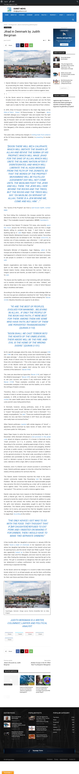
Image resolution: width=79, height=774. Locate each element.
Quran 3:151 (31, 345)
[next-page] (8, 697)
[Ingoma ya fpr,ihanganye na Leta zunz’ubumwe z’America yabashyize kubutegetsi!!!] (27, 680)
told (37, 479)
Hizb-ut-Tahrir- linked (11, 112)
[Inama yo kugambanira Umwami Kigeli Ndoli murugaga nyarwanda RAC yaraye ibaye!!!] (43, 680)
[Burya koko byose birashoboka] (56, 59)
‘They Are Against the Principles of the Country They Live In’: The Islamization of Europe (67, 66)
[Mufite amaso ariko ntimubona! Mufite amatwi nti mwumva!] (56, 74)
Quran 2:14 (35, 374)
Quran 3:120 (8, 382)
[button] (73, 19)
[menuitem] (1, 1)
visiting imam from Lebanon (41, 135)
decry (48, 112)
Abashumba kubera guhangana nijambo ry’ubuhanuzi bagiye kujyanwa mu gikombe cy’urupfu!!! (63, 104)
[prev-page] (5, 697)
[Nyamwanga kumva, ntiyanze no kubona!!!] (32, 736)
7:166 (9, 354)
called (43, 250)
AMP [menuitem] (13, 1)
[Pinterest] (27, 45)
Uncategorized (12, 25)
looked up (18, 552)
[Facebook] (18, 45)
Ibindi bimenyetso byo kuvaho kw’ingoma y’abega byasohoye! (66, 82)
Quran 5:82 (26, 369)
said (19, 233)
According (17, 514)
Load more (64, 88)
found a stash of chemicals (19, 545)
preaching (39, 137)
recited (6, 399)
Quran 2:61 (26, 377)
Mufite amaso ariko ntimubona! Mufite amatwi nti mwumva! (68, 74)
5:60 (48, 352)
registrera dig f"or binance (61, 100)
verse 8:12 (44, 238)
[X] (22, 45)
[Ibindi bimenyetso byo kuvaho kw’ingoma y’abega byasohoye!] (56, 81)
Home (5, 25)
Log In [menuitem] (6, 1)
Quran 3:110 (27, 328)
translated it (44, 220)
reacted (23, 424)
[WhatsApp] (31, 45)
